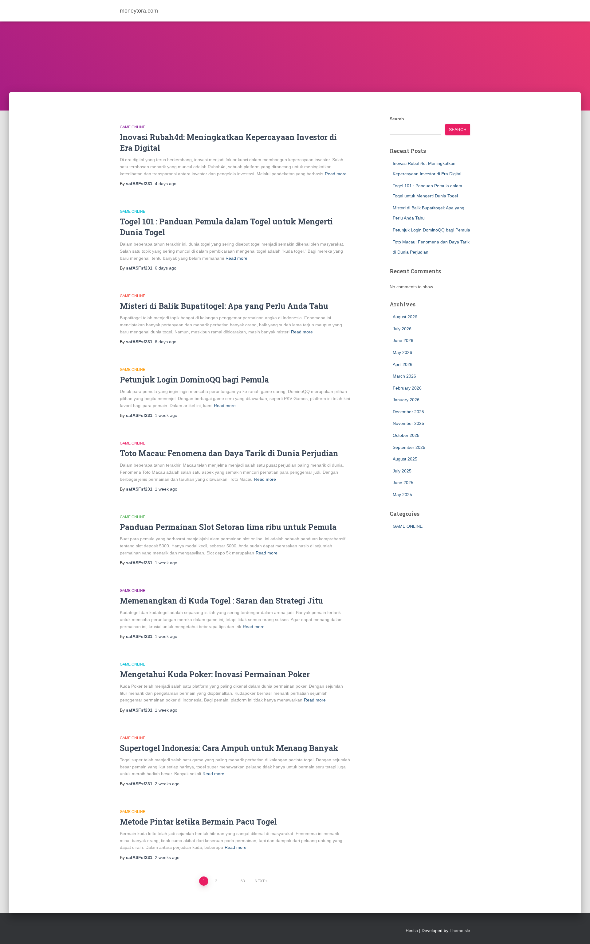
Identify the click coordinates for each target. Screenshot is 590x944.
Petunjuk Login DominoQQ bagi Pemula (194, 380)
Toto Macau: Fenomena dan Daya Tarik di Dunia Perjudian (229, 453)
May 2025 (402, 494)
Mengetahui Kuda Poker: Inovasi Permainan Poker (215, 674)
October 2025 (406, 435)
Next (260, 881)
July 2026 (402, 328)
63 (243, 881)
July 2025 (402, 470)
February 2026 (407, 388)
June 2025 (403, 482)
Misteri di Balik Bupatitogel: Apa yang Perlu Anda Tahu (224, 306)
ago (165, 183)
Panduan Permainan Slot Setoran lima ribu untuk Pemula (228, 527)
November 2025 (408, 423)
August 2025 (405, 458)
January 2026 (406, 399)
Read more (336, 173)
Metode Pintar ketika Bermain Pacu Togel (198, 822)
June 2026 (403, 340)
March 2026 (404, 376)
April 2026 (402, 364)
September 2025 (409, 447)
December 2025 (408, 411)
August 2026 (405, 316)
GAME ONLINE (132, 127)
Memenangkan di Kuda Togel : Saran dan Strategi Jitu (221, 601)
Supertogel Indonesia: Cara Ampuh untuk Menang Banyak (229, 748)
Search (397, 118)
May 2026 (402, 352)
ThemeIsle (460, 930)
